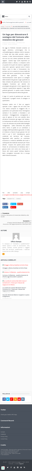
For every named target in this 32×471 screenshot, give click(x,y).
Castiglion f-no (10, 198)
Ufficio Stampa (11, 42)
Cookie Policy (4, 439)
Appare (21, 463)
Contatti (3, 432)
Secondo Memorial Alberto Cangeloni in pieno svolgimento (15, 295)
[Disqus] (16, 323)
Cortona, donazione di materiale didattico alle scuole (15, 216)
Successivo (26, 221)
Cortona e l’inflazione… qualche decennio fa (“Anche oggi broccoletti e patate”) (15, 276)
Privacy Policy (4, 436)
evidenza (18, 198)
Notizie (5, 44)
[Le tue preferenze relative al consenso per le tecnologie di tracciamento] (3, 468)
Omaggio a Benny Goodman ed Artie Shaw (14, 268)
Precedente (5, 213)
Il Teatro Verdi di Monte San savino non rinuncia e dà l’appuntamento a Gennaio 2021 (17, 223)
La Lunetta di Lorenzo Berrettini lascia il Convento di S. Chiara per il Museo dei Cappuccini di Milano (14, 289)
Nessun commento (12, 44)
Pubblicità (3, 434)
